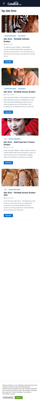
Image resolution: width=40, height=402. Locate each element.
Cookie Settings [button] (8, 397)
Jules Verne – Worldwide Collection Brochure (16, 40)
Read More (8, 62)
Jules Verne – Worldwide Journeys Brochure (20, 91)
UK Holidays (21, 36)
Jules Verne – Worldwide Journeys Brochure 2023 (20, 193)
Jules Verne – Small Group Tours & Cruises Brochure (19, 143)
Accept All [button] (18, 397)
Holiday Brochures (10, 36)
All (5, 139)
